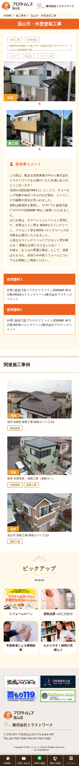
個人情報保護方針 (41, 750)
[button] (39, 104)
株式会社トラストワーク (32, 725)
